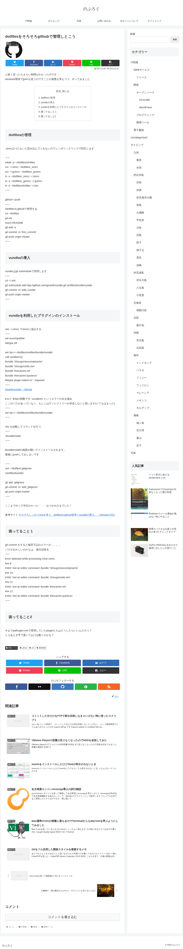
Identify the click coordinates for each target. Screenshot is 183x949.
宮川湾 (140, 430)
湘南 (136, 415)
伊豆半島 (139, 175)
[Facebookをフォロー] (16, 686)
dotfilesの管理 (48, 97)
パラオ (140, 370)
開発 (136, 84)
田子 (139, 242)
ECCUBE (144, 99)
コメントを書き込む (62, 917)
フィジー (141, 377)
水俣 (139, 167)
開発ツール (12, 648)
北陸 (136, 317)
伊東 (139, 190)
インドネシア (144, 362)
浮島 (139, 235)
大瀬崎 (140, 212)
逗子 (139, 445)
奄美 (139, 160)
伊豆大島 (141, 280)
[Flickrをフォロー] (39, 686)
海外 (136, 355)
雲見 (139, 257)
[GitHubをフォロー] (63, 686)
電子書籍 (139, 130)
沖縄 (136, 332)
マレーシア (142, 392)
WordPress (145, 107)
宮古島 (140, 340)
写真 (133, 452)
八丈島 (140, 287)
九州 (136, 152)
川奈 (139, 227)
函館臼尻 (141, 310)
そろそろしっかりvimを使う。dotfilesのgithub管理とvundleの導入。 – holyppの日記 (67, 514)
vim (33, 648)
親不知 (140, 325)
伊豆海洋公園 (144, 197)
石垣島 (140, 347)
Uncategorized (139, 137)
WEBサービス (142, 69)
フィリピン (142, 385)
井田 (139, 182)
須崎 (139, 265)
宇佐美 (140, 220)
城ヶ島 (140, 423)
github (24, 648)
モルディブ (142, 407)
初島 (139, 205)
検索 (132, 34)
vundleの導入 (48, 102)
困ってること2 (48, 116)
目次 (58, 91)
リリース (141, 77)
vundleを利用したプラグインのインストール (64, 107)
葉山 (139, 438)
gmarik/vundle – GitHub (18, 389)
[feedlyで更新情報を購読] (86, 686)
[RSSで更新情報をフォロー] (109, 686)
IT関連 (134, 62)
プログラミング (145, 115)
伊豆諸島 (139, 272)
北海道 (137, 302)
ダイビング (137, 145)
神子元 (140, 250)
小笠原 (140, 295)
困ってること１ (49, 111)
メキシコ (141, 400)
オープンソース (145, 92)
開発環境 (42, 648)
